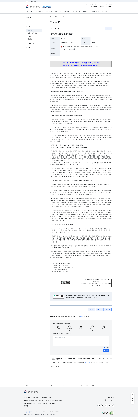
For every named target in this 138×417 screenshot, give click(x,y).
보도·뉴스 (28, 26)
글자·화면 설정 (108, 4)
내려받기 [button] (63, 49)
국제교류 (66, 11)
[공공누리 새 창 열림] (58, 296)
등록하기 (106, 350)
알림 (27, 22)
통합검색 (95, 6)
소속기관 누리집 (30, 385)
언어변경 (98, 4)
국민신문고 (87, 362)
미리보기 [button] (70, 49)
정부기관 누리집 (90, 385)
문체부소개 (95, 11)
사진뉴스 (30, 36)
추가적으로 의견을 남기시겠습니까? (62, 333)
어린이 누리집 (88, 4)
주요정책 (85, 11)
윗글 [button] (91, 309)
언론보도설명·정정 (32, 33)
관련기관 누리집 (60, 385)
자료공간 (75, 11)
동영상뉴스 (30, 39)
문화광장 (57, 11)
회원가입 (110, 6)
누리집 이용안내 (49, 412)
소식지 (28, 47)
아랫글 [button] (99, 309)
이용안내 (104, 11)
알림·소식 (47, 11)
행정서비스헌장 (42, 412)
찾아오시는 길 (108, 400)
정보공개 (29, 11)
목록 (107, 28)
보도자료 (30, 30)
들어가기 (102, 6)
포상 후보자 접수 (30, 43)
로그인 (82, 317)
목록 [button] (107, 309)
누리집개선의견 (57, 412)
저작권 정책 (35, 412)
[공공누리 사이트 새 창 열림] (105, 413)
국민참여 (38, 11)
